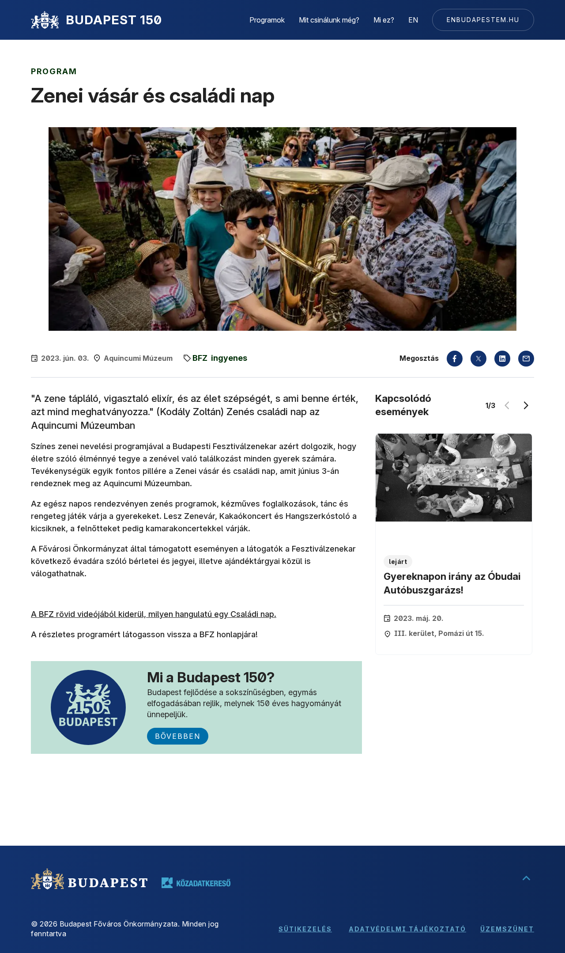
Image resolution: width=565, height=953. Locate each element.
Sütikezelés (305, 929)
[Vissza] (507, 405)
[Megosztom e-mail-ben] (526, 359)
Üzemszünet (507, 929)
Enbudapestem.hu (483, 19)
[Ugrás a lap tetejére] (526, 879)
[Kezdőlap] (45, 20)
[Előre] (526, 405)
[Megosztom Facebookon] (455, 359)
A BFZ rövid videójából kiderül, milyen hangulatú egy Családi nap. (153, 614)
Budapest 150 (114, 19)
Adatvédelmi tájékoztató (407, 929)
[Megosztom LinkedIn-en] (502, 359)
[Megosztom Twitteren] (478, 359)
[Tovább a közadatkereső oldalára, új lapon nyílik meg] (196, 882)
